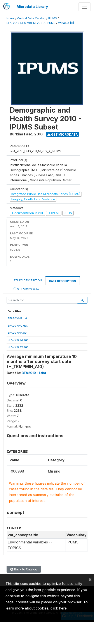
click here (58, 608)
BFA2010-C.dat (18, 325)
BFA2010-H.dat (17, 332)
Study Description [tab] (28, 280)
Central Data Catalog (31, 18)
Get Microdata (64, 134)
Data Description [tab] (62, 281)
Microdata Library (32, 6)
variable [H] (66, 23)
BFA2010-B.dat (17, 318)
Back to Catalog (25, 569)
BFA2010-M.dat (18, 340)
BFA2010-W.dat (18, 347)
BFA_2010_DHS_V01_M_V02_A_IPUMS (31, 23)
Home (10, 18)
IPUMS (52, 18)
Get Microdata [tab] (27, 289)
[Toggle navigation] (84, 6)
